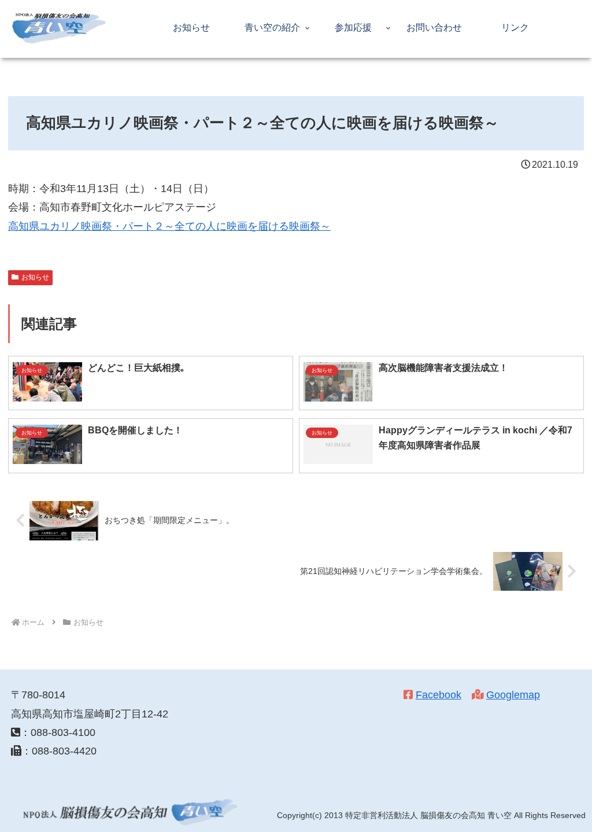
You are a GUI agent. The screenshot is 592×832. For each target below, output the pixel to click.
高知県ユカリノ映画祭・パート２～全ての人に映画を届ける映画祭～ (169, 226)
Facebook (438, 695)
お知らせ (35, 277)
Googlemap (513, 695)
